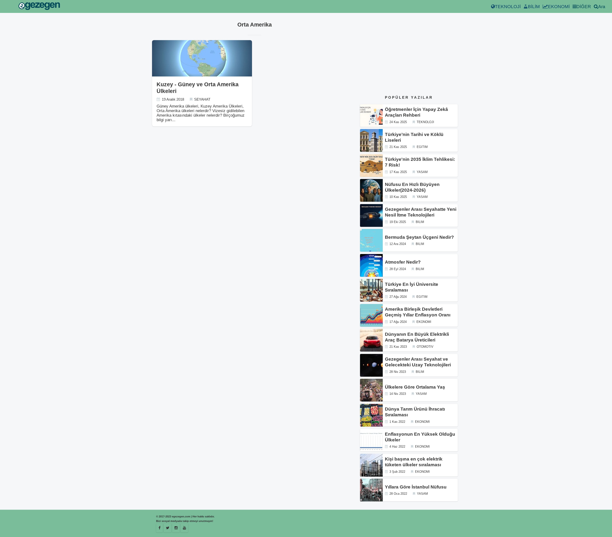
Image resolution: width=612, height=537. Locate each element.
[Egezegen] (167, 527)
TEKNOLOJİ (508, 6)
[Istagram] (176, 527)
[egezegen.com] (39, 6)
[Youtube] (184, 527)
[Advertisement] (409, 54)
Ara (601, 6)
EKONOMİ (559, 6)
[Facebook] (159, 527)
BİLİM (534, 6)
